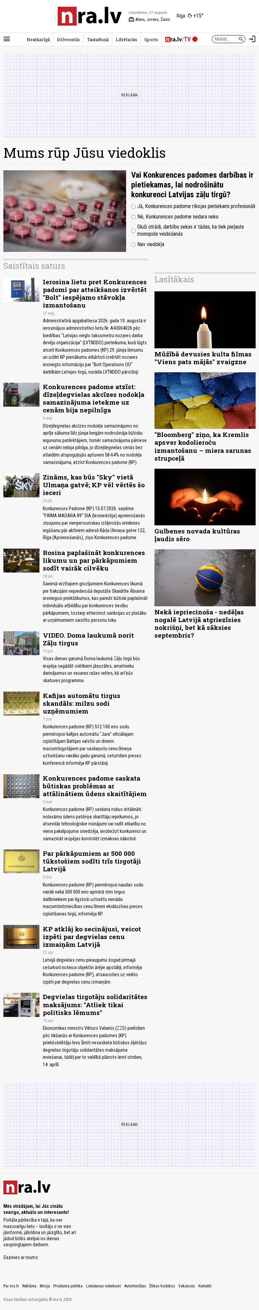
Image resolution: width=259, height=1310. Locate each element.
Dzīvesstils (68, 39)
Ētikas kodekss (162, 1286)
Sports (151, 39)
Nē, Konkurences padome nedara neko (178, 216)
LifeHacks (126, 39)
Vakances (186, 1286)
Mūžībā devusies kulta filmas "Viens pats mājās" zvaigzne (203, 358)
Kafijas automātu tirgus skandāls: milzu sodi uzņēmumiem (81, 703)
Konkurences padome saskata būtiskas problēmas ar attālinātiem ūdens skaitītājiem (95, 786)
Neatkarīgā (38, 39)
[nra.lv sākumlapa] (90, 16)
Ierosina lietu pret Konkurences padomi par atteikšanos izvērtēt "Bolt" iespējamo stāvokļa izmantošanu (95, 293)
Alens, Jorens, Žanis (149, 19)
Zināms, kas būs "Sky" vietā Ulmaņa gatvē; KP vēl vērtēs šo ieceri (94, 485)
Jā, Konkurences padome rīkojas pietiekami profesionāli (196, 206)
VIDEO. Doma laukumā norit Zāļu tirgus (88, 639)
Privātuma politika (68, 1286)
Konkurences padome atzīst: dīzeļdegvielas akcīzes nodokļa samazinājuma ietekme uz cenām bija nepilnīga (93, 398)
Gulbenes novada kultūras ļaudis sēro (197, 535)
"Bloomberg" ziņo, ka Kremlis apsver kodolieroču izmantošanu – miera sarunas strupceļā (202, 446)
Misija (45, 1286)
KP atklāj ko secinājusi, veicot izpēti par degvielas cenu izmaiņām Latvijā (92, 937)
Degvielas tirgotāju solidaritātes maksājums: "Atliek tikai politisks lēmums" (95, 1004)
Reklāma (29, 1286)
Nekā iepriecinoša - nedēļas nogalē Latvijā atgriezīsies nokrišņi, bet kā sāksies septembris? (199, 623)
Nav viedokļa (150, 244)
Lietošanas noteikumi (103, 1286)
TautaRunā (98, 39)
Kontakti (204, 1286)
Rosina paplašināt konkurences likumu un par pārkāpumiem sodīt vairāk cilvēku (94, 560)
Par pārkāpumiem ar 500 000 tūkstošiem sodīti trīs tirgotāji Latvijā (92, 861)
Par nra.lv (11, 1286)
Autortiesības (135, 1286)
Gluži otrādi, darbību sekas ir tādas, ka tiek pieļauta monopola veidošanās (190, 230)
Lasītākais (174, 279)
